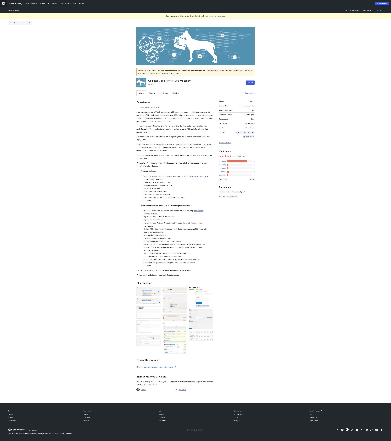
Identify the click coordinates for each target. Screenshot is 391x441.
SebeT (153, 84)
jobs (249, 132)
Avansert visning (225, 143)
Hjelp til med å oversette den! (215, 16)
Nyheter (11, 414)
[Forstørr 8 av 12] (184, 317)
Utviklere (162, 417)
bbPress (313, 417)
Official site (145, 107)
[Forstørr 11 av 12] (210, 312)
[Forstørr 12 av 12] (210, 333)
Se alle (252, 179)
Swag (237, 420)
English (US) (250, 128)
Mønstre (86, 420)
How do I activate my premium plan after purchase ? (156, 367)
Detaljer (141, 93)
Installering (164, 93)
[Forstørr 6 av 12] (184, 289)
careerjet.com (152, 214)
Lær (160, 411)
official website (148, 270)
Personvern (12, 420)
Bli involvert (238, 411)
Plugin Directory (13, 10)
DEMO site (154, 107)
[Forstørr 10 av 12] (210, 289)
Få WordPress (382, 3)
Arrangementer (239, 414)
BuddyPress (314, 420)
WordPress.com (316, 411)
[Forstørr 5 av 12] (158, 337)
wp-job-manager (248, 137)
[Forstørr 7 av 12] (184, 297)
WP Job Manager (160, 112)
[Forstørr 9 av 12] (184, 325)
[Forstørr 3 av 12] (158, 308)
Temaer (86, 414)
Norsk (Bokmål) (32, 430)
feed (244, 132)
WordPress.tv (164, 420)
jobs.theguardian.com (196, 176)
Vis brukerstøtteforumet (228, 197)
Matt (312, 414)
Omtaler (152, 93)
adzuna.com (198, 211)
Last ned (250, 82)
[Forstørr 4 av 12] (158, 323)
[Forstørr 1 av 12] (158, 289)
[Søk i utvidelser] (30, 23)
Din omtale (223, 179)
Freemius (182, 390)
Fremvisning (87, 411)
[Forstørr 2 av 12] (158, 300)
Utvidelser (86, 417)
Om (9, 411)
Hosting (10, 417)
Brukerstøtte (250, 93)
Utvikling (175, 93)
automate (238, 132)
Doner (237, 417)
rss (253, 132)
